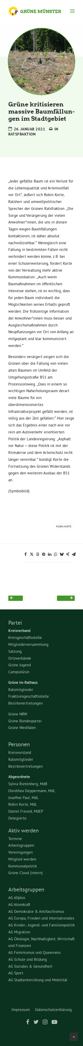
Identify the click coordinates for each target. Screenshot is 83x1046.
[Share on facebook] (25, 554)
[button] (72, 11)
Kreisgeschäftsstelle (25, 637)
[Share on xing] (67, 554)
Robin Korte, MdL (22, 804)
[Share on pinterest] (43, 554)
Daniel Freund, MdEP (25, 811)
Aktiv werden (23, 830)
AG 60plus (16, 897)
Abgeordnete (19, 776)
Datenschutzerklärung (53, 1009)
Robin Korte (63, 526)
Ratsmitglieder (20, 689)
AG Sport (15, 972)
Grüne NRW (17, 713)
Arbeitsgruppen (21, 845)
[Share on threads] (37, 554)
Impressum (21, 1009)
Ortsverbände (19, 658)
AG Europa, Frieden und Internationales (41, 918)
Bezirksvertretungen (25, 703)
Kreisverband (19, 630)
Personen (19, 744)
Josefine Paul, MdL (23, 797)
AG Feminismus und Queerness (34, 952)
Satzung (15, 651)
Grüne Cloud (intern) (25, 872)
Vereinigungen (20, 852)
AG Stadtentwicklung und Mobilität (37, 979)
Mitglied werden (22, 859)
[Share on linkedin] (49, 554)
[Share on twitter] (31, 554)
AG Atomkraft (19, 904)
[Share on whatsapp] (55, 554)
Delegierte (17, 818)
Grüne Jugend (19, 664)
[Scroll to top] (74, 1035)
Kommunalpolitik (22, 866)
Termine (15, 838)
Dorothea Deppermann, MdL (31, 790)
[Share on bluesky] (61, 554)
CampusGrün (18, 671)
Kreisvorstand (19, 752)
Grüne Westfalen (22, 727)
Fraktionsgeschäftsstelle (28, 696)
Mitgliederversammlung (28, 644)
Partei (15, 622)
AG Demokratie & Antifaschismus (36, 911)
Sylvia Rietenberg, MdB (27, 783)
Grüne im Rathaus (23, 682)
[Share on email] (73, 554)
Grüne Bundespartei (25, 720)
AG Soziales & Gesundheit (30, 966)
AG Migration (19, 931)
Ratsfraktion (22, 134)
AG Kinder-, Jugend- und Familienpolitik (41, 925)
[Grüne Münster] (39, 11)
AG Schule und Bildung (27, 959)
